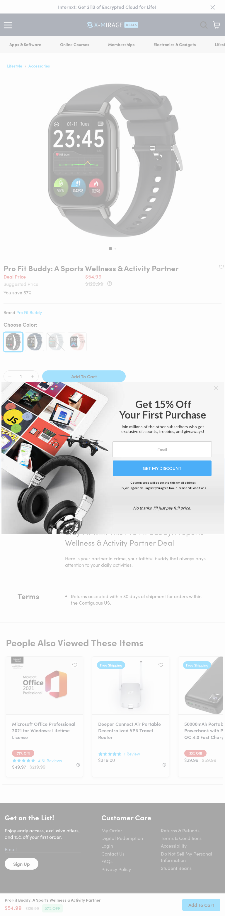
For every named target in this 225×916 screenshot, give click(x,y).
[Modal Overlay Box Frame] (112, 458)
